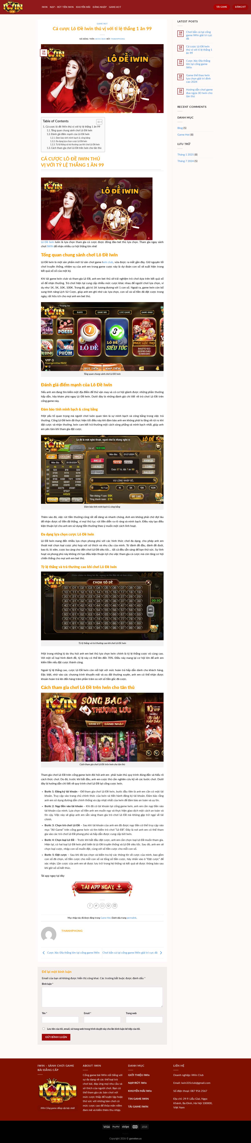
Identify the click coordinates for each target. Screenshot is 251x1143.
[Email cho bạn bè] (102, 906)
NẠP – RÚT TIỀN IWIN (62, 7)
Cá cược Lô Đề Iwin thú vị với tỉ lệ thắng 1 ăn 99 (199, 49)
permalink (131, 918)
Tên (44, 1013)
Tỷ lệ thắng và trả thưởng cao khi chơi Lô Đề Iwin (78, 145)
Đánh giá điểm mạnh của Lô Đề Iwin (73, 134)
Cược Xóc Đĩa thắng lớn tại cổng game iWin (73, 952)
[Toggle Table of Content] (97, 122)
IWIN (49, 246)
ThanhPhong (118, 39)
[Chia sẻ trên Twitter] (96, 906)
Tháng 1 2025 (185, 154)
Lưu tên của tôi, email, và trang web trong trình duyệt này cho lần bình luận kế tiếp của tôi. (93, 1029)
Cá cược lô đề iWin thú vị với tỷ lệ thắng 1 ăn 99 (73, 126)
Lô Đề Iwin (47, 242)
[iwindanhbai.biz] (20, 7)
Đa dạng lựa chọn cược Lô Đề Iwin (71, 141)
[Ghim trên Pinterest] (108, 906)
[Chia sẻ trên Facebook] (90, 906)
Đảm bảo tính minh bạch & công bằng (73, 138)
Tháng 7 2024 (185, 161)
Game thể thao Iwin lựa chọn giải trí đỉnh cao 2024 (198, 78)
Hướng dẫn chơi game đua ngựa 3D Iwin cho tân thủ (199, 93)
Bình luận (47, 984)
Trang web (131, 1013)
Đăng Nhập (99, 7)
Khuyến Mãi (83, 7)
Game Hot (115, 7)
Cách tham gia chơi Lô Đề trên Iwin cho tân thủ (76, 148)
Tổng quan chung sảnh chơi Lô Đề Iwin (73, 130)
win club (108, 262)
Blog (180, 128)
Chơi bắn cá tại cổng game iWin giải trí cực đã (130, 952)
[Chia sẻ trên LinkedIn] (114, 906)
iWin (44, 7)
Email (87, 1013)
